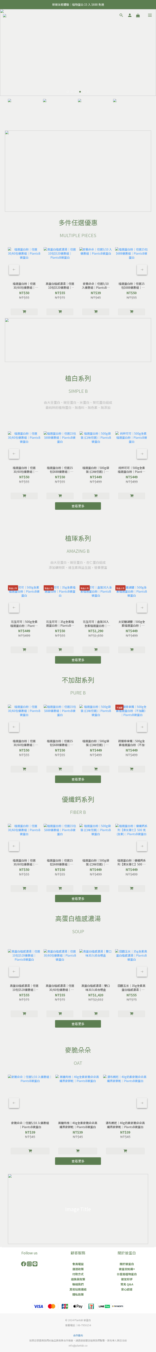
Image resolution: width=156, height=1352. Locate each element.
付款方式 (78, 1274)
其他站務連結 (78, 1289)
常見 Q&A (126, 1284)
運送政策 (78, 1269)
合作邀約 (78, 1335)
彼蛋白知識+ (127, 1269)
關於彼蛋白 (127, 1264)
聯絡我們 (78, 1284)
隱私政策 (78, 1294)
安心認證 (126, 1289)
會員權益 (78, 1264)
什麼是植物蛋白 (127, 1274)
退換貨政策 (78, 1279)
